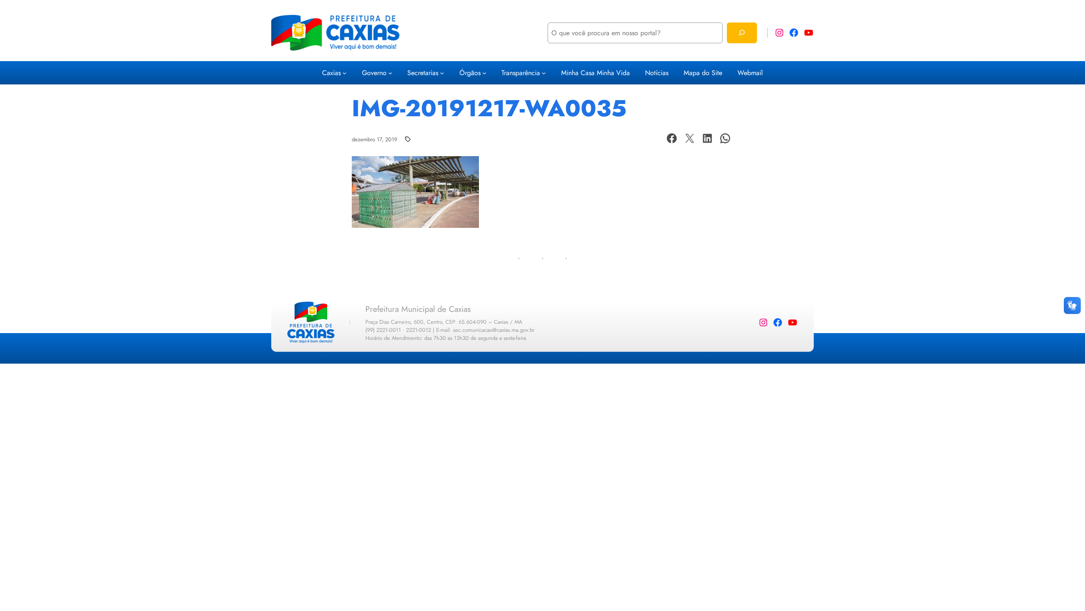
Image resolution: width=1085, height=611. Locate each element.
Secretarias (422, 73)
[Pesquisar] (742, 32)
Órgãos (470, 73)
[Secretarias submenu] (442, 73)
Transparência (520, 73)
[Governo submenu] (390, 73)
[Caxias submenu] (344, 73)
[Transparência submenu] (544, 73)
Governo (374, 73)
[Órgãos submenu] (484, 73)
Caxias (331, 73)
